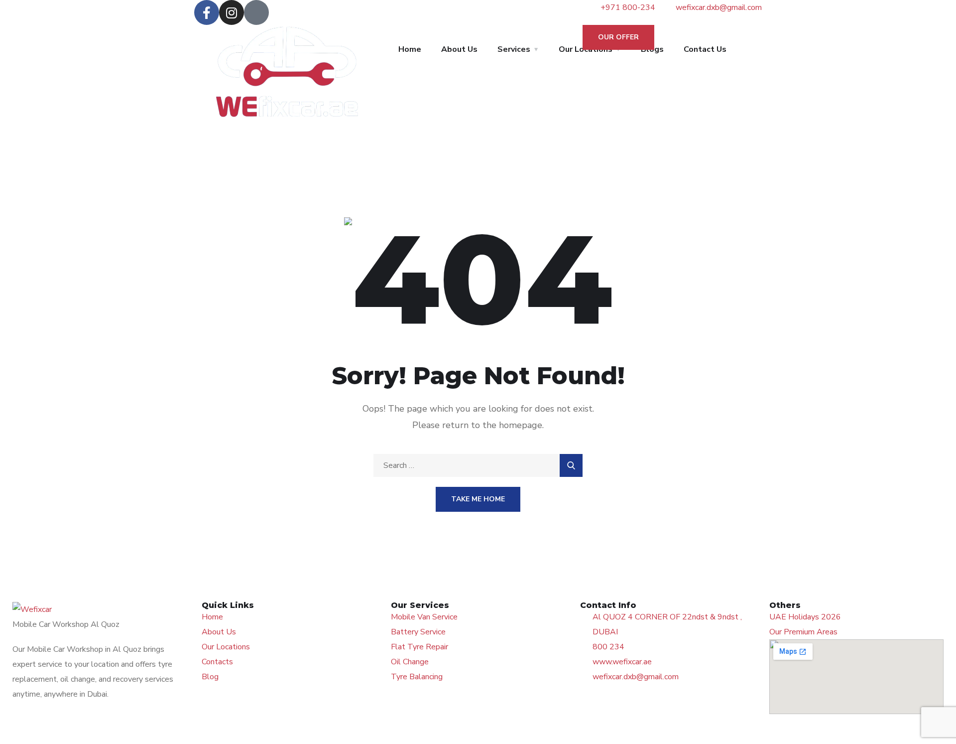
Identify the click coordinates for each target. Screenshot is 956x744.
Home (409, 49)
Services (513, 49)
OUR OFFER (618, 37)
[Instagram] (231, 12)
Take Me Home (478, 499)
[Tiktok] (256, 12)
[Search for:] (478, 465)
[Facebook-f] (206, 12)
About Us (459, 49)
